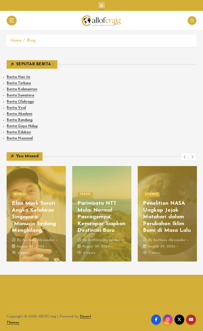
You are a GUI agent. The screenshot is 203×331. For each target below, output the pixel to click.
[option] (36, 214)
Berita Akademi (19, 114)
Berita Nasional (20, 138)
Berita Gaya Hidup (22, 126)
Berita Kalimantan (22, 89)
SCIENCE (151, 194)
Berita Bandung (20, 120)
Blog (31, 41)
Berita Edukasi (19, 132)
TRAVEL (85, 194)
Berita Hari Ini (18, 77)
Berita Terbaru (19, 83)
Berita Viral (16, 108)
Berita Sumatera (20, 95)
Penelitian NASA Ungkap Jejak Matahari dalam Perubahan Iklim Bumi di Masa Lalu (167, 217)
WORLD (20, 194)
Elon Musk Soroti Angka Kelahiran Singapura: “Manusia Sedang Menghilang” (34, 217)
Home (16, 41)
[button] (185, 157)
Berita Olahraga (20, 101)
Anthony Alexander (38, 240)
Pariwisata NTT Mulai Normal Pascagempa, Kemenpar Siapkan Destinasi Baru (101, 217)
